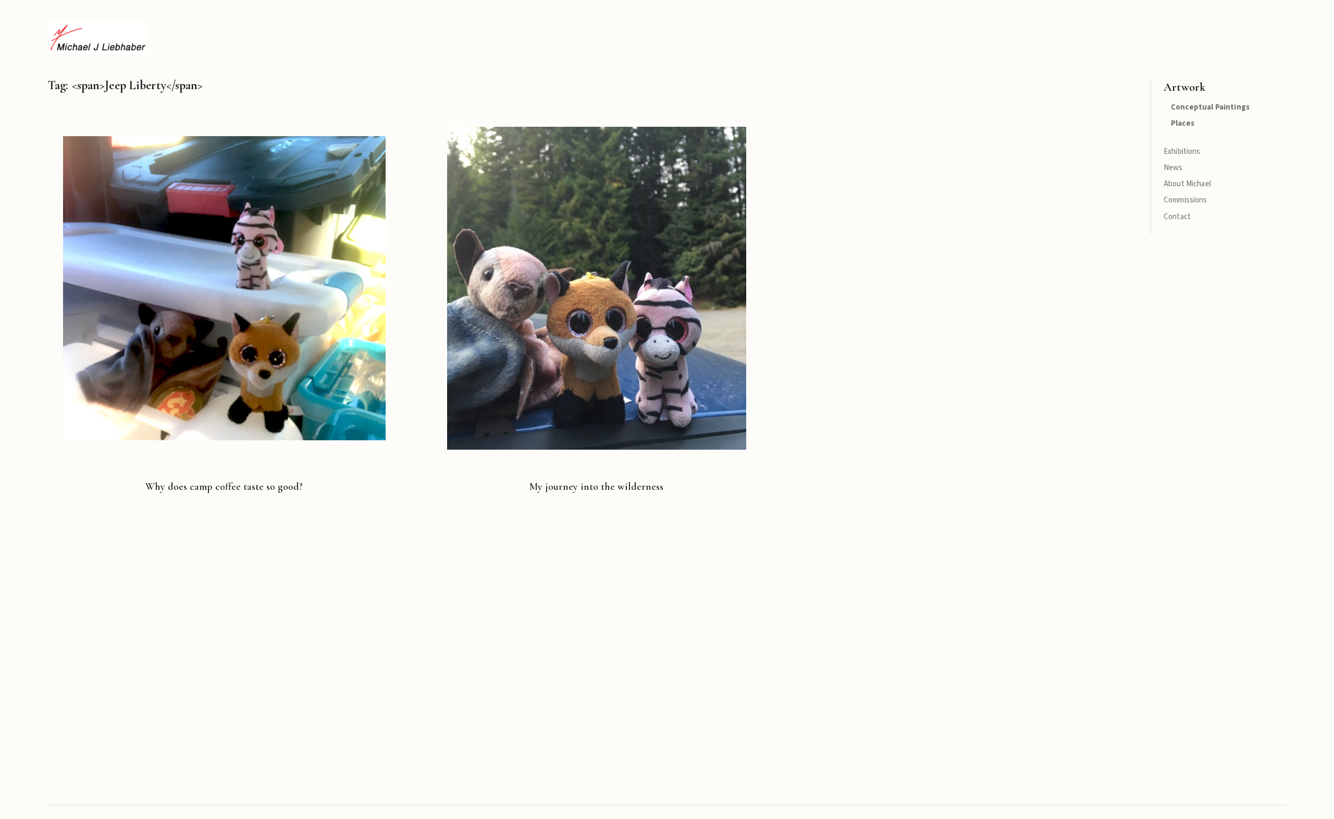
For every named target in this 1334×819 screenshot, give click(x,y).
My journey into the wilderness (596, 486)
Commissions (1185, 200)
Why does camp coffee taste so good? (224, 486)
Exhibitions (1182, 151)
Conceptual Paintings (1210, 107)
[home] (97, 38)
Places (1182, 123)
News (1173, 167)
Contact (1177, 216)
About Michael (1187, 183)
